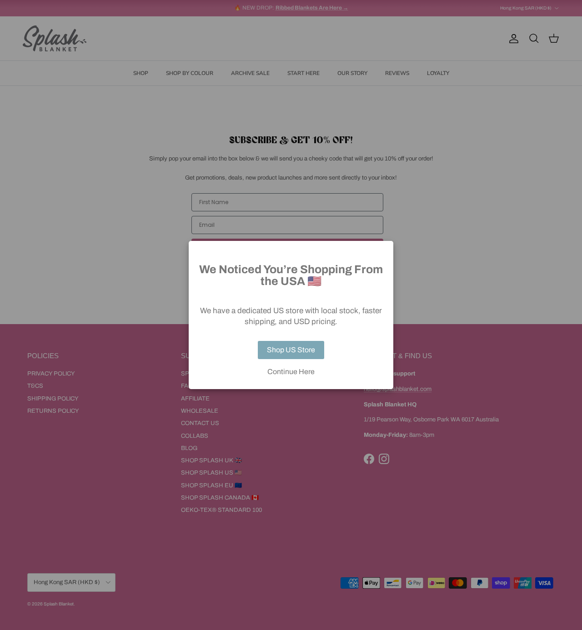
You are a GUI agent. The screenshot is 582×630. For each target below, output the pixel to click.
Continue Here (291, 371)
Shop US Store (291, 350)
